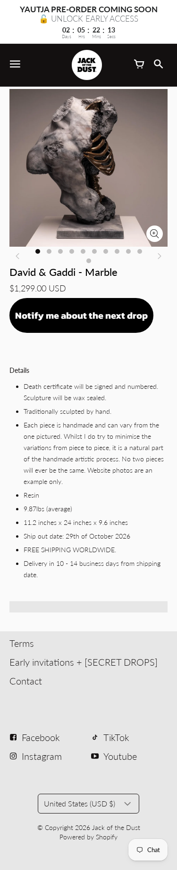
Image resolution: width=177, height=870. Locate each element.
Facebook (41, 737)
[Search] (158, 65)
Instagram (42, 756)
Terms (21, 643)
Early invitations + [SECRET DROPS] (83, 662)
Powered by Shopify (88, 837)
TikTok (116, 737)
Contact (25, 680)
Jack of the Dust (116, 827)
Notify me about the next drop (81, 315)
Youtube (120, 756)
